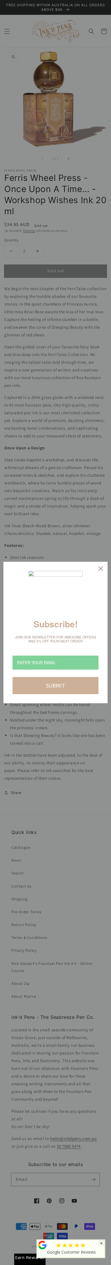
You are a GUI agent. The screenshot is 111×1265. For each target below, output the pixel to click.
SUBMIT (55, 685)
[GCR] (42, 1245)
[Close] (101, 568)
